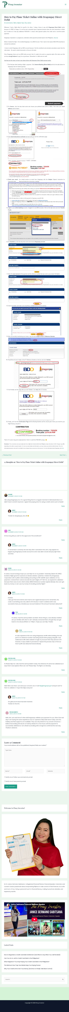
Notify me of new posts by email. (16, 781)
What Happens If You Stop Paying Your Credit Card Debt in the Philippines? (26, 962)
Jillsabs (10, 494)
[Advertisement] (34, 478)
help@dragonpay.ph (45, 686)
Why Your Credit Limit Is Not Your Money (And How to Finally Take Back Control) (28, 969)
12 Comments (8, 23)
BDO (15, 23)
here (63, 448)
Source (56, 37)
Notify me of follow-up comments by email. (19, 777)
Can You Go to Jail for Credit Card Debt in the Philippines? (21, 958)
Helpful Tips (20, 23)
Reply (63, 506)
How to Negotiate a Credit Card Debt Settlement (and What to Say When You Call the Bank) (32, 955)
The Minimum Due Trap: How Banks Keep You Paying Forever (22, 965)
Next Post (63, 455)
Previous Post (7, 455)
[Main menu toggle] (65, 4)
